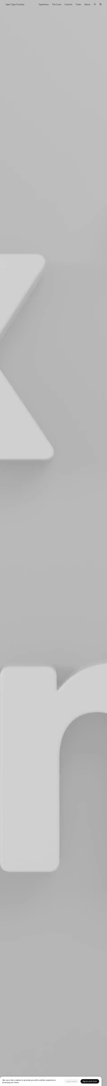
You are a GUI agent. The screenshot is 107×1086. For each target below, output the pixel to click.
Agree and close (90, 1081)
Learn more (71, 1081)
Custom (68, 4)
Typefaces (43, 4)
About (87, 4)
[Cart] (100, 5)
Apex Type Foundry (15, 4)
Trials (78, 4)
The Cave (56, 4)
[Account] (94, 5)
